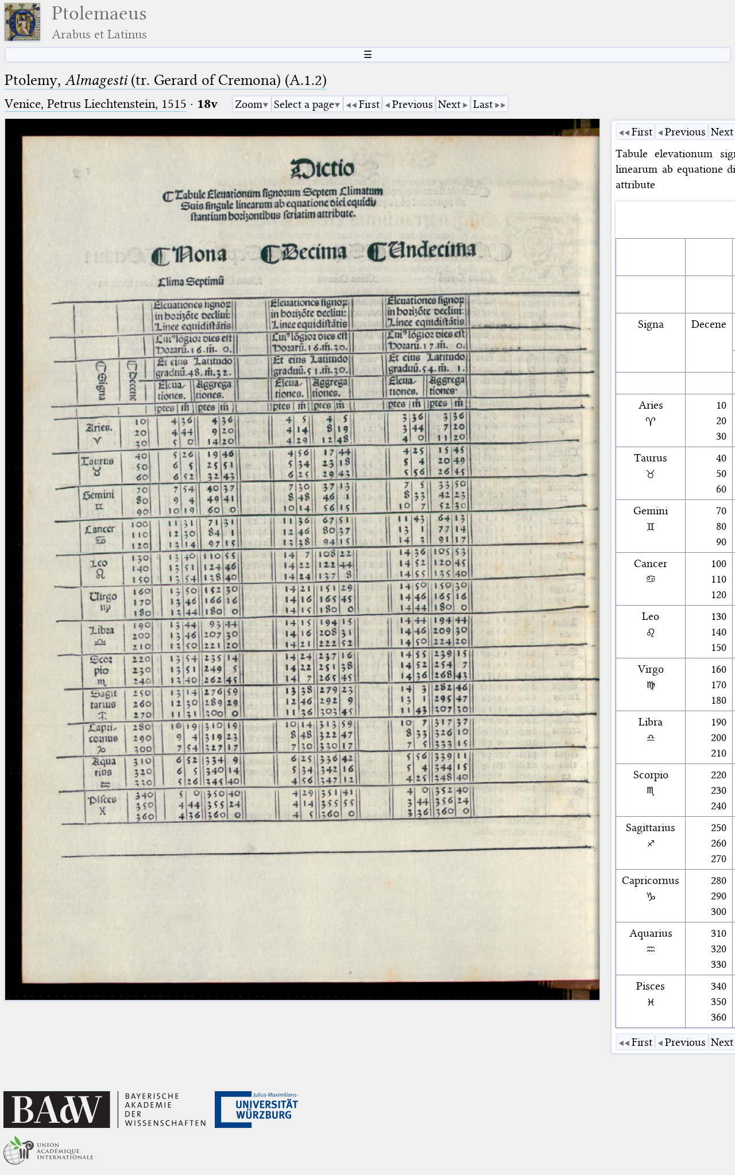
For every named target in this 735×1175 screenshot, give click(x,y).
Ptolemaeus (99, 22)
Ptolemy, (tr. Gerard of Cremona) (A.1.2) (166, 80)
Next (449, 104)
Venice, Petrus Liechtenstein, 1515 (96, 103)
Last (483, 104)
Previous (412, 104)
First (369, 104)
